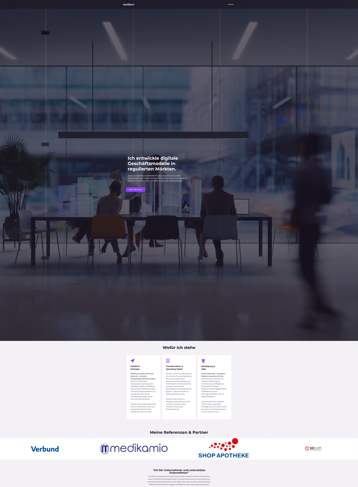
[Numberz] (128, 4)
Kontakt (230, 4)
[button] (135, 189)
